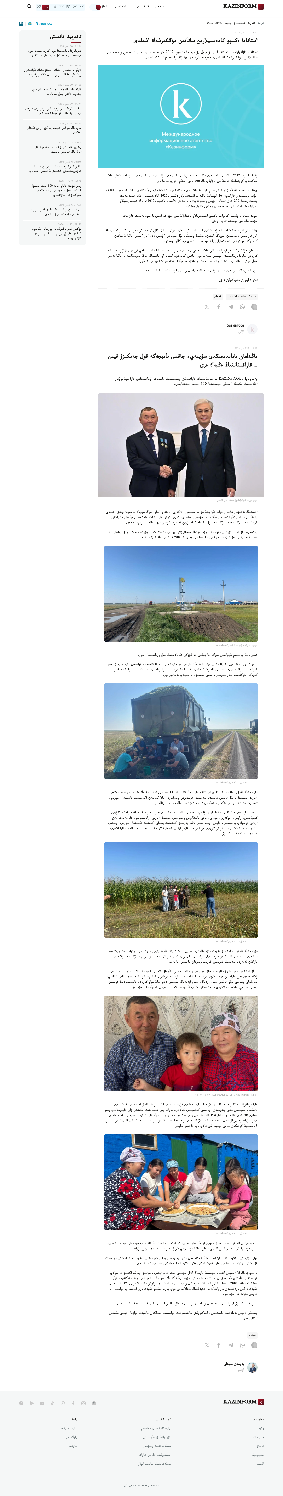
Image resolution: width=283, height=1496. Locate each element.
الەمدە (260, 1464)
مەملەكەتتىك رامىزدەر (157, 1446)
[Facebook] (218, 307)
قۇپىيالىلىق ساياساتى (157, 1437)
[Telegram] (230, 307)
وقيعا (228, 24)
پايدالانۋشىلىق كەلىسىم (156, 1429)
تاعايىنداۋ (239, 24)
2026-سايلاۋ (214, 24)
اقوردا (251, 24)
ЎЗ (39, 7)
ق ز (45, 7)
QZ (74, 7)
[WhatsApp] (242, 307)
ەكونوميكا (258, 1455)
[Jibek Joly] (43, 24)
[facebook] (73, 1403)
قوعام (217, 297)
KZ (81, 7)
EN (61, 7)
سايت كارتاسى (68, 1429)
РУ (68, 7)
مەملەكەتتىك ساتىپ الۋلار (154, 1464)
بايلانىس (71, 1437)
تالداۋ (105, 7)
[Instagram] (254, 307)
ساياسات (258, 1437)
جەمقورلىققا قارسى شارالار (155, 1455)
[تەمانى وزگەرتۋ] (95, 7)
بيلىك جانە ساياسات (242, 297)
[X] (207, 307)
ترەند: (260, 23)
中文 (54, 7)
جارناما (73, 1446)
